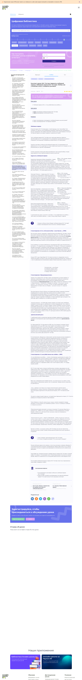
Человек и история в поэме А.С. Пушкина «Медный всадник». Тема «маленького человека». (19, 135)
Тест (65, 74)
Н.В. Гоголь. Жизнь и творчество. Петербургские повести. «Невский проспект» (18, 163)
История (60, 42)
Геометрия (45, 42)
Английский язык (22, 42)
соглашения (56, 65)
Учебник (51, 74)
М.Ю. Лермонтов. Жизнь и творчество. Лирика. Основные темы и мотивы (19, 175)
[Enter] (70, 14)
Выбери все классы (66, 35)
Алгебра (14, 42)
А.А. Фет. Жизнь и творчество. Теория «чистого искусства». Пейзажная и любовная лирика (19, 131)
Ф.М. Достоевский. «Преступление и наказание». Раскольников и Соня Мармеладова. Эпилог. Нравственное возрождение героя (18, 107)
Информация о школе (33, 677)
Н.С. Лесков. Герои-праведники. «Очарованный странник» (19, 147)
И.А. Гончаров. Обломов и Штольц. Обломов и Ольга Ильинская (18, 159)
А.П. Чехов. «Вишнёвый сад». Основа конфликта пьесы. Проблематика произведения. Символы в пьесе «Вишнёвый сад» (18, 201)
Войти (30, 519)
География (37, 42)
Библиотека (13, 14)
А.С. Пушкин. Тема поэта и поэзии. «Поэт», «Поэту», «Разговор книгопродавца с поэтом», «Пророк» (18, 196)
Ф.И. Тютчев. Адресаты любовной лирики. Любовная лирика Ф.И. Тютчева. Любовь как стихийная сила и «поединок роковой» (19, 167)
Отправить (54, 61)
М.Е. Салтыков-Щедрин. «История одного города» (17, 224)
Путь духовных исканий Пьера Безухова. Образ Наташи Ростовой (18, 139)
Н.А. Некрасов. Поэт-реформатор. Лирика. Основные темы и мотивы (18, 256)
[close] (70, 52)
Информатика (53, 42)
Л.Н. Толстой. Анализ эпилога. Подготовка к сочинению (18, 192)
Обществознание (23, 45)
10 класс (40, 78)
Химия (45, 45)
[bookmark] (71, 86)
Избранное (21, 14)
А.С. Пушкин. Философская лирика (18, 172)
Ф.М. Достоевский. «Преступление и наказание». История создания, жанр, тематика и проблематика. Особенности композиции (18, 206)
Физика (39, 45)
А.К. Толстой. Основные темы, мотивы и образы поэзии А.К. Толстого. (18, 188)
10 (64, 38)
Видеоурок (37, 74)
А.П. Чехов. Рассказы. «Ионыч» (18, 156)
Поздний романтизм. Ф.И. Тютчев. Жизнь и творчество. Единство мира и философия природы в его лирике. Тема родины (18, 184)
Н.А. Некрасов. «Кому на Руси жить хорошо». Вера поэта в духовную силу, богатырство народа (18, 143)
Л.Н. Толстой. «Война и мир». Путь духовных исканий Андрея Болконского (19, 239)
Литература (14, 45)
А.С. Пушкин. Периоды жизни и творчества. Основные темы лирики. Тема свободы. (18, 179)
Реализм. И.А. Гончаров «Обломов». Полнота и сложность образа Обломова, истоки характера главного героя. (18, 228)
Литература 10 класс (49, 78)
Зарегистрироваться (18, 519)
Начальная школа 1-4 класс (52, 679)
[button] (44, 58)
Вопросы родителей (70, 677)
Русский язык (32, 45)
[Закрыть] (79, 2)
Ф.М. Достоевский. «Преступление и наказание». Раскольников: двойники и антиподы (18, 122)
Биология (31, 42)
